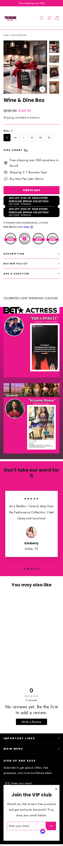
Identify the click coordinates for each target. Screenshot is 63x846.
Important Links (19, 738)
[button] (42, 832)
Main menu (13, 748)
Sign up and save (20, 760)
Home (6, 35)
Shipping (9, 117)
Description (14, 253)
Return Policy (16, 263)
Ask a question (16, 273)
